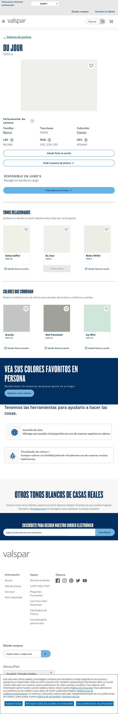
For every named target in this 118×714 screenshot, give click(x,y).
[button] (3, 21)
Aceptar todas (13, 703)
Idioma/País (11, 666)
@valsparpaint (38, 508)
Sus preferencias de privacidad (95, 703)
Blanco (7, 132)
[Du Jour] (91, 66)
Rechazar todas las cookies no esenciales (49, 703)
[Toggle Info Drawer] (72, 121)
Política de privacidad (82, 687)
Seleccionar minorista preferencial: (12, 3)
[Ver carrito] (111, 21)
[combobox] (93, 21)
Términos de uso (70, 696)
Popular (82, 132)
